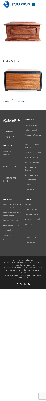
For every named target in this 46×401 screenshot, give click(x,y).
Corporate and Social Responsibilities (23, 265)
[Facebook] (4, 137)
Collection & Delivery (32, 125)
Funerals (28, 184)
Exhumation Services (32, 242)
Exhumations (29, 189)
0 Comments (22, 101)
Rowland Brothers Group (26, 260)
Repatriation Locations (11, 225)
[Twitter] (7, 137)
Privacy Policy (37, 262)
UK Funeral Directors (32, 157)
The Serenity (8, 99)
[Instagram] (13, 137)
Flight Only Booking (32, 130)
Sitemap (6, 240)
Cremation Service (32, 139)
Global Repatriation (32, 162)
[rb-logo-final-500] (16, 2)
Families (28, 204)
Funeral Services (31, 237)
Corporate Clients (31, 214)
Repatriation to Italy (32, 175)
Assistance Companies (33, 152)
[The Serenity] (23, 67)
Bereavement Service (33, 135)
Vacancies (7, 235)
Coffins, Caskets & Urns (12, 220)
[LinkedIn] (10, 137)
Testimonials (8, 230)
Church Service (30, 179)
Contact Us (7, 151)
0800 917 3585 (10, 166)
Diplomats (28, 224)
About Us (6, 154)
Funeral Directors (31, 209)
